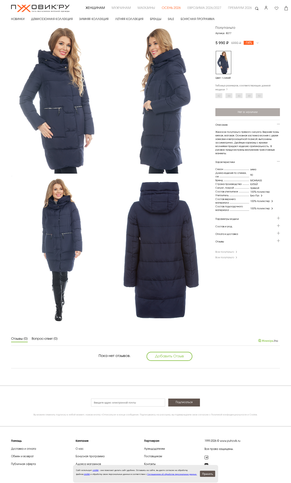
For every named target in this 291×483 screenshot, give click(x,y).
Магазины (146, 8)
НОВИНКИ (18, 19)
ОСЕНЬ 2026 (171, 8)
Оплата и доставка (226, 234)
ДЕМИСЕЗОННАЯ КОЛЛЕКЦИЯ (52, 19)
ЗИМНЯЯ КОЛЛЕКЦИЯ (94, 19)
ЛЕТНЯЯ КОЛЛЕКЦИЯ (129, 19)
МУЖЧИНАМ (121, 8)
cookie (87, 474)
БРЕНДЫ (156, 19)
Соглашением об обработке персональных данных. (172, 474)
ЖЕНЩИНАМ (95, 8)
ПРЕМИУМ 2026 (240, 8)
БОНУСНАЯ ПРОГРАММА (198, 19)
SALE (171, 19)
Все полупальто (224, 252)
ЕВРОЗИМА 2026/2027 (204, 8)
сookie (96, 470)
